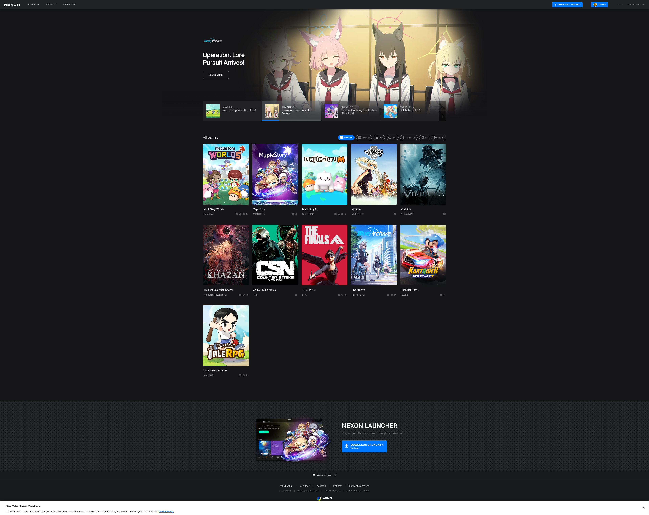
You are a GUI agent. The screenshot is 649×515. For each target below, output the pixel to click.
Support (51, 5)
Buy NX (602, 5)
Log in (620, 5)
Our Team (305, 486)
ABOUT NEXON (286, 486)
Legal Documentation (358, 491)
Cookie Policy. (166, 511)
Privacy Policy (332, 491)
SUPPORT (337, 486)
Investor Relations (308, 491)
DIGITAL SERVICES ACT (358, 486)
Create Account (636, 5)
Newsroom (68, 5)
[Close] (643, 507)
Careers (321, 486)
